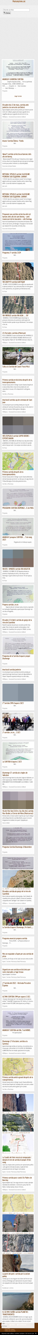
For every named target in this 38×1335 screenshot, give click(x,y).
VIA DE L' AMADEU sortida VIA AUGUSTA (16, 569)
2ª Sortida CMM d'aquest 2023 (13, 703)
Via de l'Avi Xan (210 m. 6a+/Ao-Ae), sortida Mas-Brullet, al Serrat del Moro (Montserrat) (17, 812)
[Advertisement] (19, 38)
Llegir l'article (18, 96)
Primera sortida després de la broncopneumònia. (12, 473)
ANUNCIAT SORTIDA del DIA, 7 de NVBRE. (16, 1030)
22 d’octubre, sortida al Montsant (14, 333)
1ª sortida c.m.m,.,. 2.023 (11, 732)
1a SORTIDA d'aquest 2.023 (12, 761)
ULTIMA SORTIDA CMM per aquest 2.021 (16, 996)
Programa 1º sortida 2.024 (11, 252)
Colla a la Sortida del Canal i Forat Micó (16, 366)
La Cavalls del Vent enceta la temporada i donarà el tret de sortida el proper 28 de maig (16, 1159)
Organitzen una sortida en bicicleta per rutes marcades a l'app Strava (16, 970)
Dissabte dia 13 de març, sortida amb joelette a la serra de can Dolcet (15, 106)
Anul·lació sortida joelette (11, 669)
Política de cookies (10, 1329)
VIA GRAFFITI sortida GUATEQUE (13, 282)
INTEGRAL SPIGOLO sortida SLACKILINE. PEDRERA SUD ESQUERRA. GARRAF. (16, 175)
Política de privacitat (10, 1331)
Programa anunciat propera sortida (14, 938)
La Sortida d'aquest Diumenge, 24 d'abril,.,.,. (17, 927)
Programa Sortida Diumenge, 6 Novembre (17, 847)
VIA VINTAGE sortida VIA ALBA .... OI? (15, 315)
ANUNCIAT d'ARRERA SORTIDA (12, 79)
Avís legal (7, 1328)
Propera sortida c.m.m (10, 604)
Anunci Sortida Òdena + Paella (12, 141)
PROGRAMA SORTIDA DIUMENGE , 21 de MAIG (18, 508)
